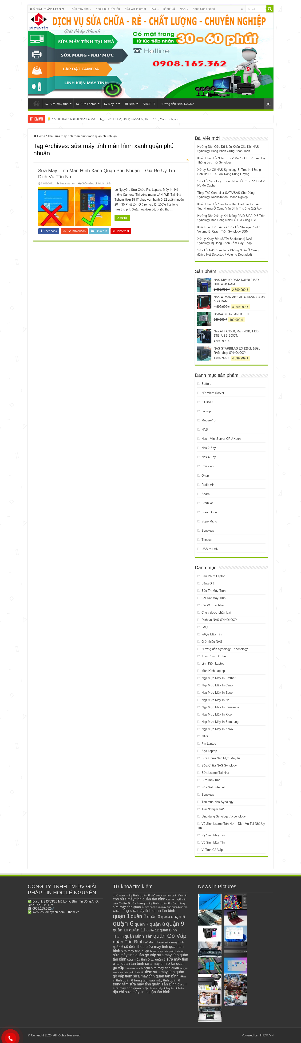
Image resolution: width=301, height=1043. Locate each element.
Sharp (206, 494)
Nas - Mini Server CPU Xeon (221, 438)
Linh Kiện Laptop (213, 663)
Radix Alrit (208, 484)
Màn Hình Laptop (213, 671)
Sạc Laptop (209, 751)
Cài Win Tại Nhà (213, 605)
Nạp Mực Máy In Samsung (220, 722)
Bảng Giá (169, 9)
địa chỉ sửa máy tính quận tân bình (141, 992)
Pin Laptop (209, 743)
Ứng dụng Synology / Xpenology (224, 816)
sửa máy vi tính (134, 968)
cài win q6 (173, 899)
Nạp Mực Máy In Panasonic (221, 707)
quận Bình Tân (138, 936)
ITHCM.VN (266, 1035)
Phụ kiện (208, 466)
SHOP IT (149, 104)
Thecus (207, 539)
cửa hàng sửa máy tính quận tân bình (144, 911)
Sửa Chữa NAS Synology (219, 765)
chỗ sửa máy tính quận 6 (131, 895)
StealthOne (209, 512)
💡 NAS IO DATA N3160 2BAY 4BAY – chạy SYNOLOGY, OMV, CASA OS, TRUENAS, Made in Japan (112, 119)
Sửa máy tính (80, 9)
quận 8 (157, 924)
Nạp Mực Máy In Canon (218, 685)
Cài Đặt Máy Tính (214, 598)
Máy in (112, 104)
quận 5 (178, 916)
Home (40, 136)
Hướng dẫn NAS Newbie (177, 104)
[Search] (269, 8)
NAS (183, 9)
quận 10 (120, 929)
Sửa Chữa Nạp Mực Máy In (221, 758)
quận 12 (153, 930)
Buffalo (206, 383)
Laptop (206, 411)
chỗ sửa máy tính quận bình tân (169, 895)
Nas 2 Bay (209, 448)
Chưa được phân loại (216, 612)
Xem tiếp (122, 217)
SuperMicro (209, 521)
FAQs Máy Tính (212, 634)
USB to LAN (210, 549)
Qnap (205, 475)
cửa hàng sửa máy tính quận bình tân (166, 907)
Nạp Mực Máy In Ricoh (217, 714)
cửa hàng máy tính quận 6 (150, 903)
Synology (208, 530)
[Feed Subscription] (187, 160)
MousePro (208, 420)
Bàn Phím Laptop (213, 576)
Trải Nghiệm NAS (213, 809)
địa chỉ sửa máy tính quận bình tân (164, 988)
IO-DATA (208, 402)
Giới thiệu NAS (212, 641)
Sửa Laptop (88, 104)
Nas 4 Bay (209, 457)
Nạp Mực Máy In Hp (215, 700)
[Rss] (242, 9)
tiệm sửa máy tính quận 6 (163, 968)
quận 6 (123, 923)
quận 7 (142, 924)
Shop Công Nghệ (204, 9)
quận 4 (165, 917)
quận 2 (138, 916)
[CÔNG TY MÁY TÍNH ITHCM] (150, 55)
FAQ (153, 9)
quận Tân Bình (128, 941)
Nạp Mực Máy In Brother (218, 678)
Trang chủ (36, 103)
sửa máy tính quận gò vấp (134, 955)
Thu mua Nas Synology (218, 802)
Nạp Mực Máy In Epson (218, 692)
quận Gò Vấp (169, 936)
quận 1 (121, 916)
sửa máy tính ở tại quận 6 (146, 959)
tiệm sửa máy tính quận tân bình (151, 976)
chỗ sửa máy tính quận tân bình (139, 899)
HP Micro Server (213, 393)
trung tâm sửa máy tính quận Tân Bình (145, 984)
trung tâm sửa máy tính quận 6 (157, 980)
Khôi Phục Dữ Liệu (108, 9)
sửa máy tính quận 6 (136, 951)
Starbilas (208, 503)
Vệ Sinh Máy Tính (214, 835)
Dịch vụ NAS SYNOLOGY (219, 620)
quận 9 (175, 923)
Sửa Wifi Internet (135, 9)
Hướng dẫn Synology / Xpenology (225, 649)
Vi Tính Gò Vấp (212, 850)
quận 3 (153, 916)
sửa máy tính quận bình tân (168, 951)
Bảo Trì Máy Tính (214, 590)
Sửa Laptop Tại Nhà (215, 772)
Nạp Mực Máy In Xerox (218, 729)
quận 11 (137, 929)
